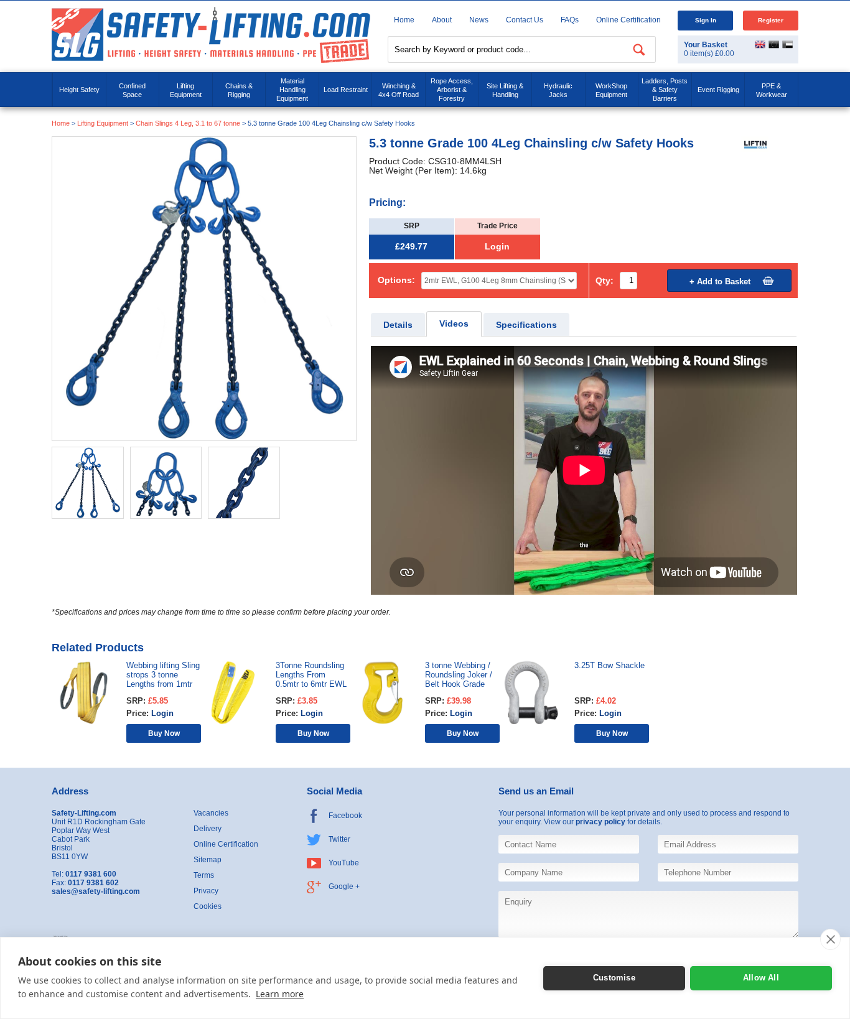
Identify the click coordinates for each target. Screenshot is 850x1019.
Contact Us (524, 20)
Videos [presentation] (454, 323)
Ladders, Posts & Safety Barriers (665, 89)
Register (770, 20)
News (478, 20)
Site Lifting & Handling (505, 90)
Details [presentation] (398, 325)
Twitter (339, 839)
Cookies (208, 906)
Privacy (206, 890)
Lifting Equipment (186, 90)
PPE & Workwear (771, 90)
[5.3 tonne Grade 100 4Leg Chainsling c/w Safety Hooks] (204, 288)
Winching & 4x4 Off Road (398, 90)
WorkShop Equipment (611, 90)
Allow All (761, 977)
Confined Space (132, 90)
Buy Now (164, 733)
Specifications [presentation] (526, 325)
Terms (204, 875)
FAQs (570, 20)
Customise (614, 977)
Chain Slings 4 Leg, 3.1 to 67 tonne (188, 123)
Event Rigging (718, 89)
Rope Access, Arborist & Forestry (452, 89)
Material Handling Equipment (292, 89)
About (442, 20)
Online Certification (628, 20)
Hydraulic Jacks (558, 90)
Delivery (208, 828)
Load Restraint (346, 89)
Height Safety (79, 89)
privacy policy (600, 821)
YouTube (344, 862)
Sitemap (208, 859)
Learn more (280, 994)
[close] (830, 939)
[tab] (398, 324)
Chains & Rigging (239, 90)
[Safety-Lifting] (211, 34)
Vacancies (211, 813)
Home (404, 20)
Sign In (705, 20)
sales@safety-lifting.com (96, 891)
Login (497, 246)
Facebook (345, 815)
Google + (344, 886)
